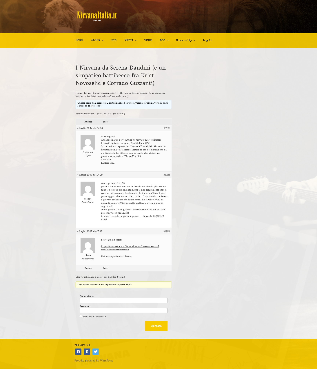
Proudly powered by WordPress (93, 360)
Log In (207, 40)
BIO (113, 40)
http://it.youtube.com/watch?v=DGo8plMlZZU (125, 143)
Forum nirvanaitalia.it (104, 93)
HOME (79, 40)
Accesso (156, 326)
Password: (85, 306)
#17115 (167, 174)
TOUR (148, 40)
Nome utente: (87, 296)
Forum (87, 93)
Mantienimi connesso (94, 316)
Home (79, 93)
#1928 (167, 128)
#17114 (166, 231)
